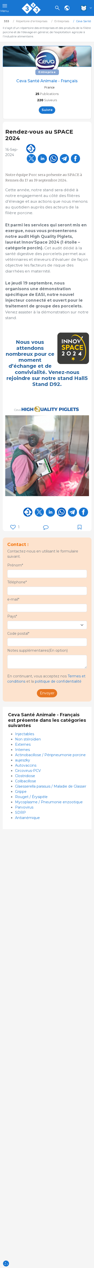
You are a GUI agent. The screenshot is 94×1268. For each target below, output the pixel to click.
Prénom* (15, 565)
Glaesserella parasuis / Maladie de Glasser (50, 786)
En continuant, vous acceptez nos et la (46, 679)
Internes (22, 749)
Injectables (24, 734)
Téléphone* (17, 582)
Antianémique (27, 817)
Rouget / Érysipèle (31, 797)
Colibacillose (25, 781)
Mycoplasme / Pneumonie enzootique (49, 802)
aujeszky (22, 760)
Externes (23, 744)
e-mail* (13, 599)
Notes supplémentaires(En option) (37, 650)
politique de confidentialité (58, 681)
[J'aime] (13, 527)
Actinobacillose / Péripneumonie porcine (50, 755)
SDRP (20, 812)
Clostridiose (25, 776)
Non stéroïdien (28, 739)
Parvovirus (24, 807)
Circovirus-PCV (28, 770)
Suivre (47, 110)
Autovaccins (25, 765)
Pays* (12, 616)
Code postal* (18, 633)
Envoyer (47, 693)
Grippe (21, 791)
